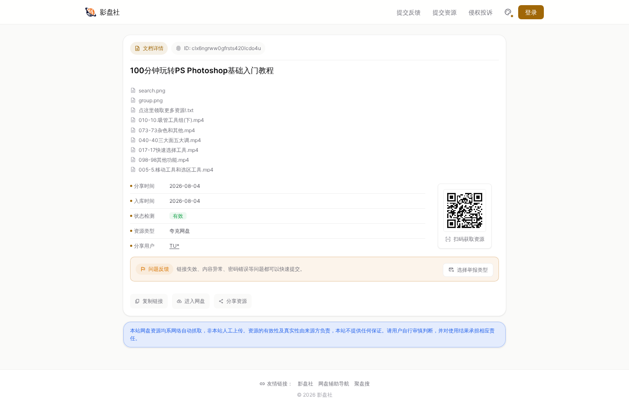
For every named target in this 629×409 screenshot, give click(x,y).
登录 (531, 12)
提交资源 (445, 12)
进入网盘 (194, 301)
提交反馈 (409, 12)
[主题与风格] (508, 12)
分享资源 (236, 301)
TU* (174, 246)
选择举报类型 (472, 270)
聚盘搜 (362, 383)
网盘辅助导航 (333, 383)
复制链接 (152, 301)
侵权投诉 (481, 12)
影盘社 (305, 383)
